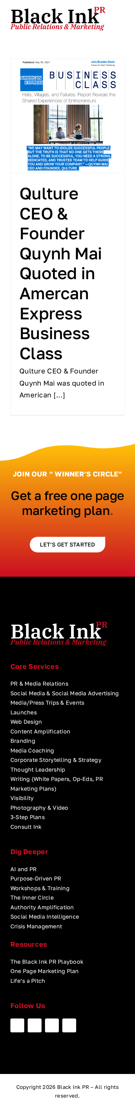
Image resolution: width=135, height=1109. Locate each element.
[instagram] (52, 1025)
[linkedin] (69, 1025)
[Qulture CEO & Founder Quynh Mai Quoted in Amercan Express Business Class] (67, 116)
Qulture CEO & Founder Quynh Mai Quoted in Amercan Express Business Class (60, 273)
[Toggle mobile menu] (122, 17)
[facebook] (17, 1025)
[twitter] (35, 1025)
